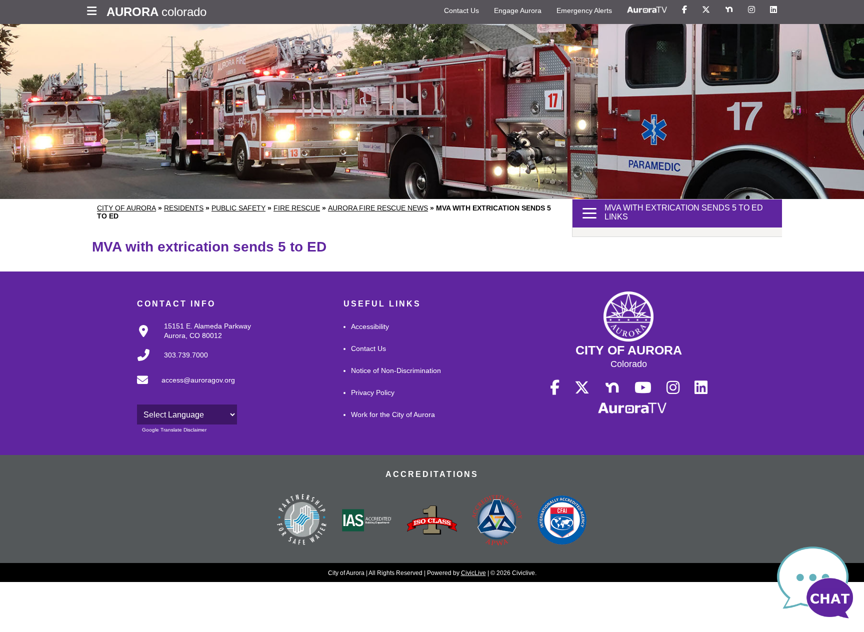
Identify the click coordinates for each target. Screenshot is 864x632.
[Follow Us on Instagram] (751, 10)
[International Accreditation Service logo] (367, 521)
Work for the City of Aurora (393, 414)
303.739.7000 (186, 355)
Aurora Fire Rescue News (378, 208)
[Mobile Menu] (94, 12)
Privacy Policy (372, 392)
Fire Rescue (297, 208)
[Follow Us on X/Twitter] (706, 10)
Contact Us (461, 10)
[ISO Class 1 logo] (432, 521)
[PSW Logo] (302, 521)
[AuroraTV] (647, 10)
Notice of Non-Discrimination (396, 370)
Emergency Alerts (584, 10)
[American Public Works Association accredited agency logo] (497, 521)
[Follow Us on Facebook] (684, 10)
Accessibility (370, 326)
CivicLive (473, 573)
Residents (184, 208)
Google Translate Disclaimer (174, 429)
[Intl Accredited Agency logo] (562, 521)
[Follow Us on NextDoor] (729, 10)
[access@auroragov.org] (183, 388)
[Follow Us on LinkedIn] (773, 10)
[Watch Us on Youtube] (643, 388)
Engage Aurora (518, 10)
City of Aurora (126, 208)
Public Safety (239, 208)
